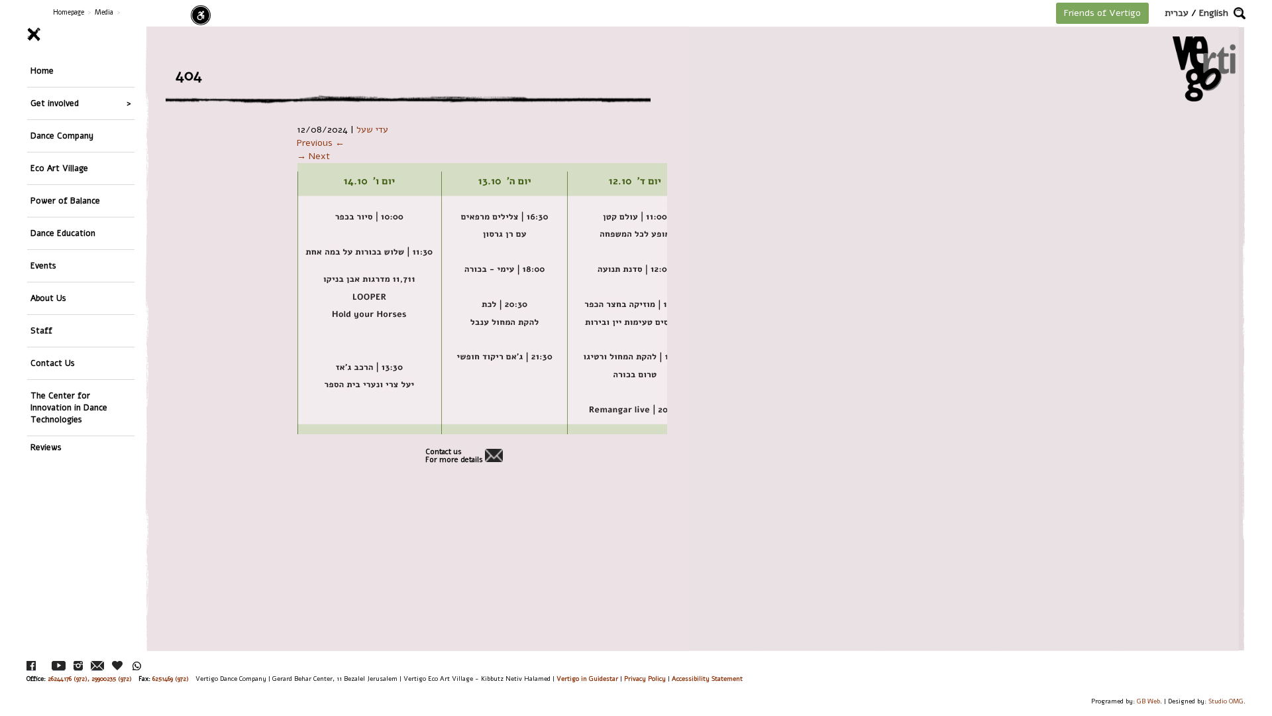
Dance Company (61, 135)
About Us (48, 298)
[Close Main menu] (80, 34)
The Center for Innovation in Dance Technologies (68, 407)
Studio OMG (1226, 701)
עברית (1177, 13)
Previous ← (320, 143)
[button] (1240, 13)
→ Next (313, 156)
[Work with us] (118, 665)
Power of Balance (65, 200)
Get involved (54, 103)
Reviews (46, 447)
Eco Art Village (59, 168)
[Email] (97, 666)
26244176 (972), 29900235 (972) (90, 678)
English (1213, 13)
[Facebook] (31, 666)
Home (42, 70)
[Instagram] (78, 666)
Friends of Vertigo (1102, 13)
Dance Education (62, 233)
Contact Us (52, 363)
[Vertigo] (1204, 68)
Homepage (68, 12)
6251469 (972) (170, 678)
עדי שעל (372, 129)
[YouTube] (59, 666)
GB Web (1148, 701)
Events (43, 265)
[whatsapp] (137, 666)
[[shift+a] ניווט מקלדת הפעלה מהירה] (201, 15)
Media (104, 12)
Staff (41, 330)
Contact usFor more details (454, 456)
